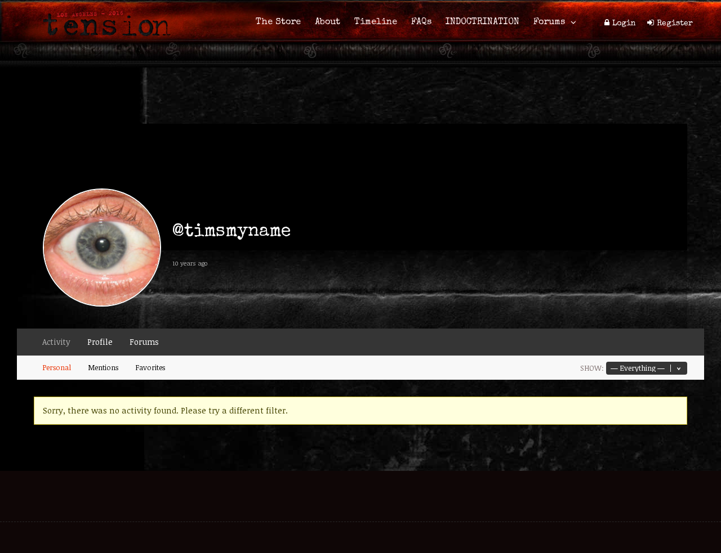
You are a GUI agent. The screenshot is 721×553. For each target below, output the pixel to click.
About (327, 22)
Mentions (103, 367)
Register (675, 24)
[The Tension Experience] (103, 42)
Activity (56, 341)
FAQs (421, 22)
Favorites (150, 367)
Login (624, 24)
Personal (56, 367)
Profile (100, 341)
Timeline (375, 22)
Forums (549, 22)
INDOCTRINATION (482, 22)
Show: (592, 368)
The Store (278, 22)
